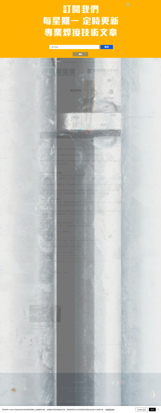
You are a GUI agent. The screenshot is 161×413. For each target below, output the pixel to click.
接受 (152, 409)
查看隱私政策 (110, 409)
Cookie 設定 (141, 409)
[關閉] (158, 409)
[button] (80, 54)
